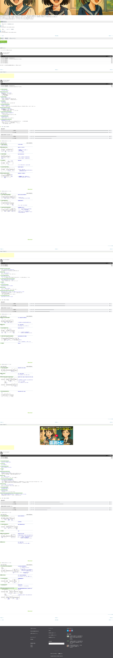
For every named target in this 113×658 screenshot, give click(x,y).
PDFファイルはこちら (3, 43)
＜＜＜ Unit (2, 35)
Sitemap (31, 639)
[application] (56, 56)
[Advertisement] (7, 76)
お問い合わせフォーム (34, 633)
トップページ (51, 628)
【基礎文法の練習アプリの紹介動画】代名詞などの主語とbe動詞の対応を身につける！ (76, 637)
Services (49, 10)
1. (8, 85)
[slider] (111, 56)
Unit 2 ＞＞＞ (111, 35)
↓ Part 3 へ (111, 69)
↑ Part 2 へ (56, 422)
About (50, 630)
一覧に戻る (56, 35)
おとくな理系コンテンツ (52, 635)
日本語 (31, 646)
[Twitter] (68, 630)
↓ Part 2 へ (56, 69)
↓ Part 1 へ (1, 69)
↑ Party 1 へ (2, 422)
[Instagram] (72, 630)
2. (11, 86)
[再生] (1, 56)
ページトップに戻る (110, 245)
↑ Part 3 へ (111, 617)
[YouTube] (70, 630)
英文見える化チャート (54, 10)
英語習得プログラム (52, 637)
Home (46, 10)
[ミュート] (108, 56)
